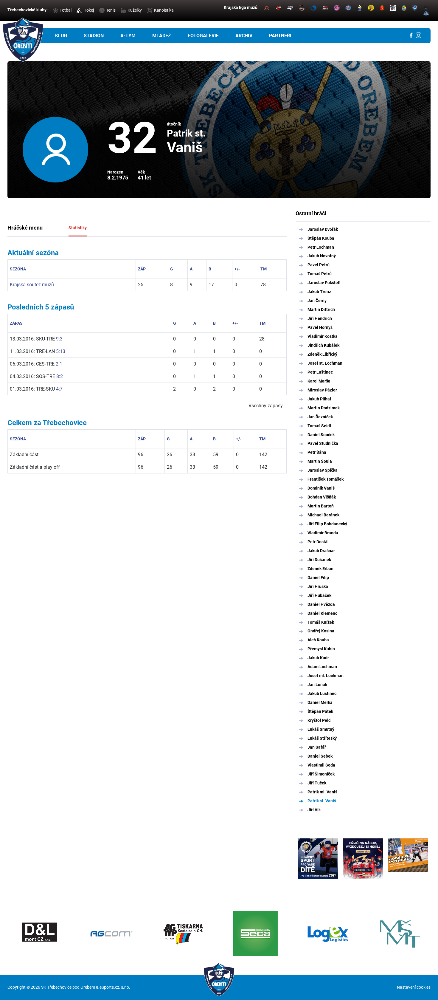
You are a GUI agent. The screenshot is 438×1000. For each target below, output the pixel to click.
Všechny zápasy (265, 405)
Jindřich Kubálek (323, 345)
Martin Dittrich (321, 309)
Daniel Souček (321, 434)
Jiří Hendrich (319, 318)
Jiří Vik (314, 809)
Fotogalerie (203, 35)
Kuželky (135, 10)
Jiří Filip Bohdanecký (327, 523)
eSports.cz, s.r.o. (115, 987)
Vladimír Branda (322, 532)
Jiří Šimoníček (321, 774)
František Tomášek (325, 479)
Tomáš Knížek (320, 622)
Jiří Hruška (317, 586)
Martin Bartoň (320, 506)
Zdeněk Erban (320, 568)
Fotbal (66, 10)
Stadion (94, 35)
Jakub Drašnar (321, 550)
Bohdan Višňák (321, 497)
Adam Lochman (322, 666)
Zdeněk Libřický (322, 354)
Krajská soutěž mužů (32, 284)
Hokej (88, 10)
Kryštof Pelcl (319, 720)
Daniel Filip (318, 577)
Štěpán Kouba (320, 238)
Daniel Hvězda (321, 604)
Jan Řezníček (320, 416)
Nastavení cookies (414, 987)
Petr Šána (316, 452)
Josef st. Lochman (324, 363)
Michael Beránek (323, 515)
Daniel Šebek (320, 756)
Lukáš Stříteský (322, 738)
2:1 (59, 364)
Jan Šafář (316, 747)
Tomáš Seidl (319, 425)
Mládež (161, 35)
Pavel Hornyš (320, 327)
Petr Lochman (320, 247)
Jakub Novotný (321, 255)
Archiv (243, 35)
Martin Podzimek (323, 407)
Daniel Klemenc (322, 613)
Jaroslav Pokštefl (324, 282)
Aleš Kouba (318, 639)
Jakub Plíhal (319, 399)
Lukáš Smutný (320, 729)
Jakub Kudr (318, 657)
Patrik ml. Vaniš (322, 792)
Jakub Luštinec (321, 693)
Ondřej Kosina (320, 631)
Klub (61, 35)
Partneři (280, 35)
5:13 (60, 351)
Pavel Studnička (322, 443)
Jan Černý (317, 300)
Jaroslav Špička (322, 470)
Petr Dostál (318, 541)
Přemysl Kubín (321, 648)
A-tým (128, 35)
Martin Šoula (319, 461)
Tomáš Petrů (319, 273)
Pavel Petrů (318, 264)
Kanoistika (164, 10)
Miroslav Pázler (322, 390)
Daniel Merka (320, 702)
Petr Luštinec (320, 372)
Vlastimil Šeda (321, 765)
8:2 (59, 376)
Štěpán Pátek (320, 711)
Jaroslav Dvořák (322, 229)
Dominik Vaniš (321, 488)
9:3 (59, 339)
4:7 (59, 389)
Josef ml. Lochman (325, 675)
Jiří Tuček (316, 783)
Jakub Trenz (319, 291)
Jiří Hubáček (319, 595)
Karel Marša (318, 381)
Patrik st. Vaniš (321, 800)
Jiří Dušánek (319, 559)
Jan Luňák (317, 684)
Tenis (111, 10)
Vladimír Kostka (322, 336)
